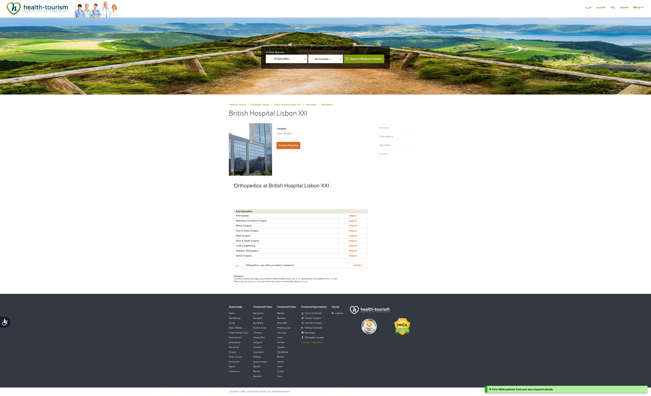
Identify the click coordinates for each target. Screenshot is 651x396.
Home (232, 313)
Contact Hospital (288, 145)
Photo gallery (386, 136)
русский (601, 7)
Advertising (235, 318)
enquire (353, 215)
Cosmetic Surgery (313, 323)
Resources (234, 347)
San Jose (281, 333)
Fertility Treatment (313, 328)
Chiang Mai (259, 338)
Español (624, 7)
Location (383, 153)
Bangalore (258, 313)
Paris (279, 376)
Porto (280, 367)
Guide (232, 323)
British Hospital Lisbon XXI (287, 104)
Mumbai (281, 318)
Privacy (232, 352)
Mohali (280, 357)
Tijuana (281, 347)
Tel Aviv (281, 343)
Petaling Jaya (284, 328)
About (232, 367)
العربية (588, 7)
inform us (304, 281)
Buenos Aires (259, 328)
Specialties (310, 104)
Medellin (257, 376)
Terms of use (235, 357)
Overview (384, 127)
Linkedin (339, 313)
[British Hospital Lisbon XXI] (250, 149)
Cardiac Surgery (313, 318)
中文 (612, 7)
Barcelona (258, 323)
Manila (256, 372)
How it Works (235, 328)
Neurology (310, 333)
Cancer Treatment (313, 313)
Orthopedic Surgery (260, 104)
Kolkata (257, 357)
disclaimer (252, 281)
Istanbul (257, 347)
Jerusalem (258, 352)
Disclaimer (234, 362)
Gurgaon (257, 343)
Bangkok (257, 318)
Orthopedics (327, 104)
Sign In (639, 7)
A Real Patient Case (238, 333)
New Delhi (282, 323)
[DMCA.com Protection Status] (402, 326)
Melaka (280, 313)
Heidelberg (282, 352)
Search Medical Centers (366, 59)
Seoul (280, 338)
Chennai (257, 333)
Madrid (257, 367)
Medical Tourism (238, 104)
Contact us (234, 372)
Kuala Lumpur (260, 362)
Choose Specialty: (275, 52)
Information (235, 343)
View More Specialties (312, 343)
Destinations (235, 338)
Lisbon (280, 372)
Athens (280, 362)
